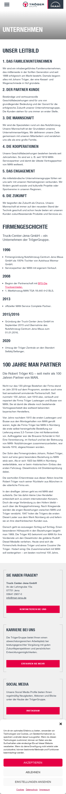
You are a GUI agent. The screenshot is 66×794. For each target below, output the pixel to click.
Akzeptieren (33, 762)
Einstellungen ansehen (33, 781)
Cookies (20, 789)
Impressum (44, 789)
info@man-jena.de (16, 597)
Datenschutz (32, 789)
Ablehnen (33, 772)
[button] (60, 724)
